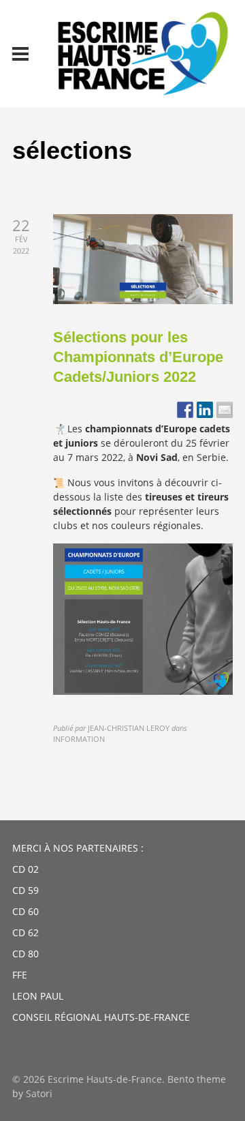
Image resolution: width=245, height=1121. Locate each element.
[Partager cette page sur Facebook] (185, 410)
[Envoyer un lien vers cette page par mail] (224, 410)
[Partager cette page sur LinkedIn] (205, 410)
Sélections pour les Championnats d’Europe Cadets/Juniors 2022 (138, 357)
